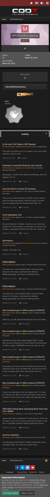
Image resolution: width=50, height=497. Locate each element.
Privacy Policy (22, 472)
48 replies (25, 427)
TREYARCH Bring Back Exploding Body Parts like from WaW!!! (25, 410)
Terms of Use (34, 480)
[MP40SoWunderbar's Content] (25, 48)
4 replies (24, 254)
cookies (36, 482)
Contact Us (33, 472)
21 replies (25, 233)
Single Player (42, 147)
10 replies (23, 158)
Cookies (41, 472)
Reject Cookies (27, 493)
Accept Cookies (11, 493)
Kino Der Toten (40, 437)
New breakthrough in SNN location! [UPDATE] (23, 310)
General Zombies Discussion (36, 265)
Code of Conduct (13, 482)
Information (7, 240)
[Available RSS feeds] (46, 460)
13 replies (24, 449)
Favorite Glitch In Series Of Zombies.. (19, 189)
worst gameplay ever (12, 215)
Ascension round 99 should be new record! (22, 165)
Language (9, 472)
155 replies (25, 324)
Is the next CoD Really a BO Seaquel (19, 144)
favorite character (10, 435)
